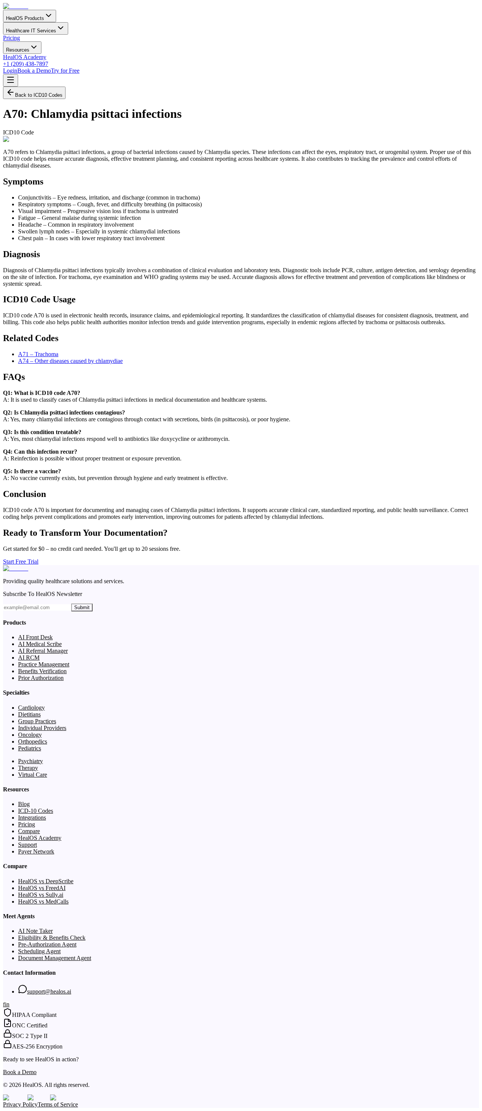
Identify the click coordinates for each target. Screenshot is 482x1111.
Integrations (32, 817)
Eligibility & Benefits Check (51, 937)
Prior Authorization (41, 678)
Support (27, 844)
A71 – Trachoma (38, 354)
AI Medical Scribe (40, 644)
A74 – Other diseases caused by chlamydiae (70, 361)
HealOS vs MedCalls (43, 901)
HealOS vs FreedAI (42, 888)
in (7, 1004)
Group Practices (37, 721)
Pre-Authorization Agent (47, 944)
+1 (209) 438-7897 (25, 64)
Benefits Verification (42, 671)
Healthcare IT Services (31, 31)
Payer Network (36, 851)
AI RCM (29, 657)
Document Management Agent (54, 958)
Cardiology (31, 707)
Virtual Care (32, 774)
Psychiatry (30, 761)
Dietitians (29, 714)
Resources (17, 50)
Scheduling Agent (39, 951)
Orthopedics (32, 741)
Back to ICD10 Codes (39, 95)
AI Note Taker (35, 931)
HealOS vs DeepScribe (45, 881)
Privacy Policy (20, 1104)
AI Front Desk (35, 637)
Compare (29, 831)
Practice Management (43, 664)
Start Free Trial (20, 561)
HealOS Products (25, 18)
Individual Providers (42, 728)
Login (10, 70)
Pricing (11, 38)
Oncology (30, 735)
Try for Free (65, 70)
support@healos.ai (49, 991)
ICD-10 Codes (35, 811)
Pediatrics (29, 748)
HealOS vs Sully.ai (40, 895)
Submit (82, 607)
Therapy (28, 768)
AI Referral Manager (43, 651)
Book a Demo (34, 70)
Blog (24, 804)
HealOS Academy (24, 57)
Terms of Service (58, 1104)
